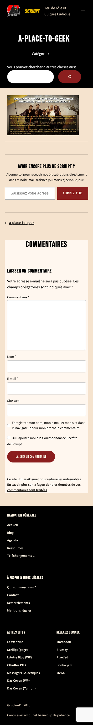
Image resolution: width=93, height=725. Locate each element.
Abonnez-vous (73, 193)
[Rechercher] (69, 76)
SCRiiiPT (32, 11)
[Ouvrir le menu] (83, 11)
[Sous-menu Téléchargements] (34, 556)
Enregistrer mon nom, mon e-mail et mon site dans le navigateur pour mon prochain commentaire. (48, 426)
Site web (13, 401)
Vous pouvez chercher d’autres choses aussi (42, 67)
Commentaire (18, 297)
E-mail (12, 378)
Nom (11, 356)
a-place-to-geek (21, 222)
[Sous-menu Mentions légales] (33, 611)
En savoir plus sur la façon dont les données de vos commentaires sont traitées (44, 487)
